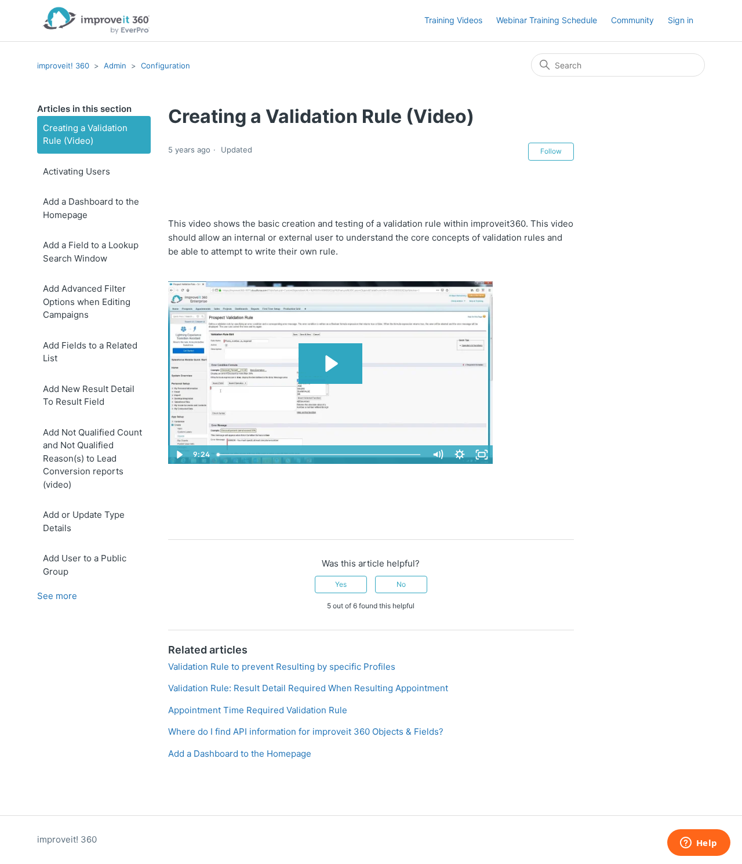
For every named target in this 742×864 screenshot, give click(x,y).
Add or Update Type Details (84, 521)
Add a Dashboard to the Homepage (91, 208)
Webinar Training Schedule (546, 20)
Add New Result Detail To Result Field (88, 395)
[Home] (96, 20)
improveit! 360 (63, 65)
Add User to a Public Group (84, 565)
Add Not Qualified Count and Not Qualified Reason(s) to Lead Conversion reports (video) (92, 458)
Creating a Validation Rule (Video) (85, 134)
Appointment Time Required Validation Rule (257, 710)
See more (57, 595)
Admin (115, 65)
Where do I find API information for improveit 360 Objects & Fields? (305, 731)
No (401, 584)
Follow (551, 151)
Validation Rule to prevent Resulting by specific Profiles (281, 666)
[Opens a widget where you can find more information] (698, 843)
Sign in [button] (680, 20)
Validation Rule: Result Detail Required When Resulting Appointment (308, 688)
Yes (341, 584)
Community (632, 20)
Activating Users (76, 171)
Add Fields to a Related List (90, 352)
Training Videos (453, 20)
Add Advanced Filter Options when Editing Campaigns (86, 301)
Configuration (165, 65)
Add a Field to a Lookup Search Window (91, 251)
